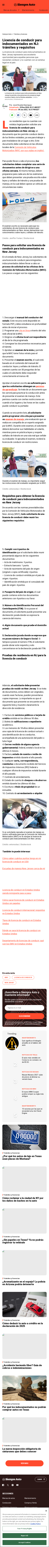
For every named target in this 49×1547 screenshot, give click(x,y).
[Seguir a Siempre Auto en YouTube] (17, 1485)
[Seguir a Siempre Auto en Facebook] (3, 1485)
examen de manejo (14, 419)
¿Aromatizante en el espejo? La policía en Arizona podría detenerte (23, 1283)
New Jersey (9, 983)
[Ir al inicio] (11, 1479)
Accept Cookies (25, 1542)
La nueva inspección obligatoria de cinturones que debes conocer (21, 1450)
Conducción (6, 1503)
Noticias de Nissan (30, 1072)
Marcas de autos (10, 10)
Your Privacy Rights (24, 1528)
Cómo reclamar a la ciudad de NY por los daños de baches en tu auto (22, 1199)
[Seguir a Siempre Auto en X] (7, 1485)
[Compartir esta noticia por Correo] (30, 115)
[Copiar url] (36, 115)
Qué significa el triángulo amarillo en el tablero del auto (31, 1043)
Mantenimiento (28, 10)
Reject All (24, 1535)
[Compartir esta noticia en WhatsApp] (12, 115)
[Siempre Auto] (24, 5)
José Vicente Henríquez (22, 105)
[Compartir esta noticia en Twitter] (24, 115)
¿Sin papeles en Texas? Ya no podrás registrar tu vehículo (22, 1241)
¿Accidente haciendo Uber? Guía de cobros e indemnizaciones (22, 1366)
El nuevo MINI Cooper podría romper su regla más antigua (33, 1094)
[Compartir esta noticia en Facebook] (18, 115)
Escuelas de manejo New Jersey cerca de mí (23, 868)
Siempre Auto (7, 34)
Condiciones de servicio (32, 1024)
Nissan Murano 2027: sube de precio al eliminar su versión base (32, 1077)
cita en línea (24, 330)
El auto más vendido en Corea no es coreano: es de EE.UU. (31, 1060)
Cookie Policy (35, 1524)
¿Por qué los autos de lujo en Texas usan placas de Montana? (22, 1157)
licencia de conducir (23, 977)
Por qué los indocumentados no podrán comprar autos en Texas (24, 1408)
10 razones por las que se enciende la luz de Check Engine (32, 1111)
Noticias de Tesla (29, 1055)
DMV (6, 977)
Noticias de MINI (29, 1089)
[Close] (46, 1510)
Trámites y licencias (20, 34)
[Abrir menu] (3, 4)
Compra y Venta (30, 1503)
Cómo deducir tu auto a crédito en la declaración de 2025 (22, 1325)
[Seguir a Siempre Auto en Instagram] (12, 1485)
